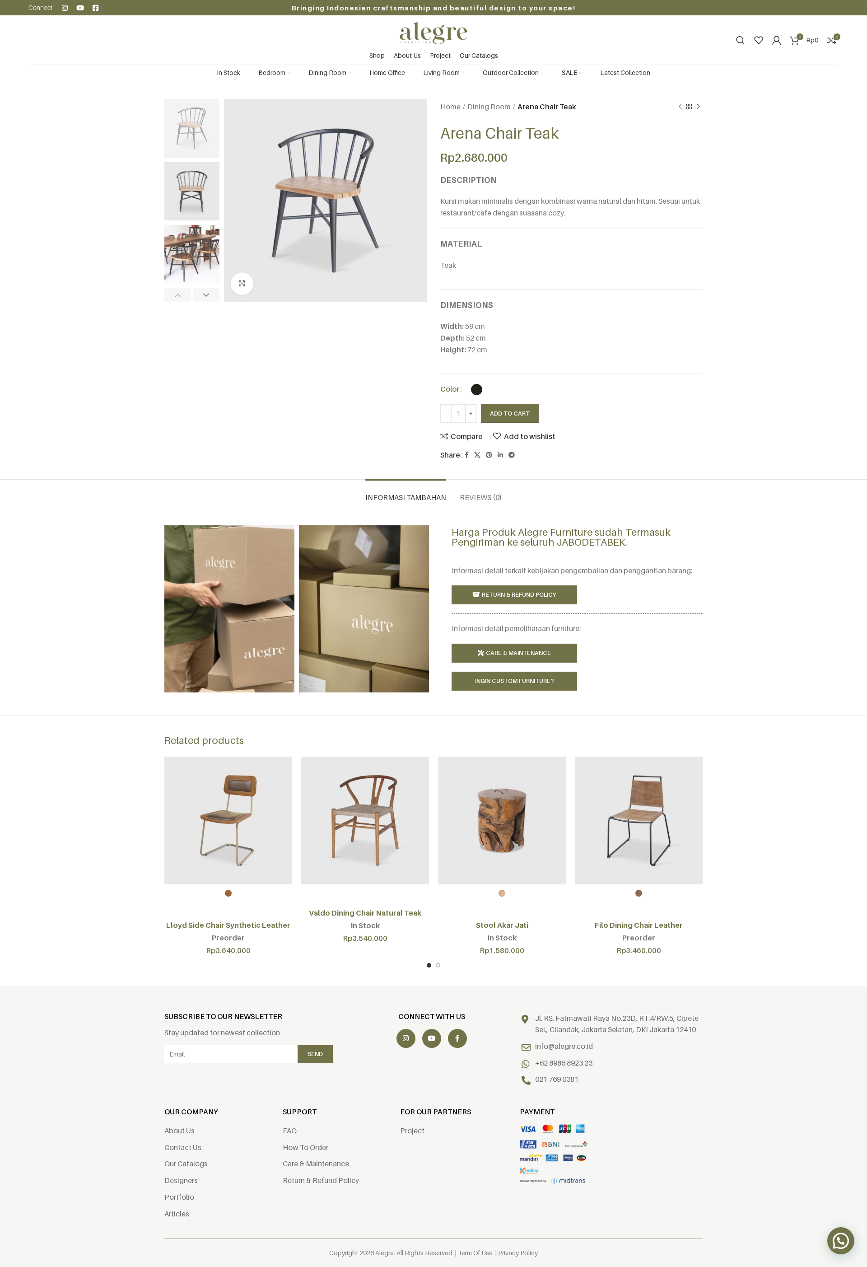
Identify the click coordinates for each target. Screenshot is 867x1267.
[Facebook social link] (466, 455)
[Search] (741, 40)
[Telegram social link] (511, 455)
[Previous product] (680, 107)
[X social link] (477, 455)
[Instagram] (64, 8)
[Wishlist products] (759, 40)
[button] (840, 1240)
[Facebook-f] (457, 1038)
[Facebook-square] (95, 8)
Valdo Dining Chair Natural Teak (365, 912)
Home (450, 106)
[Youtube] (80, 8)
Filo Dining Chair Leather (639, 925)
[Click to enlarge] (242, 283)
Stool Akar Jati (502, 925)
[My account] (777, 40)
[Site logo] (433, 32)
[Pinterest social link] (489, 455)
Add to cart (510, 413)
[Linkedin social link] (500, 455)
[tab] (405, 493)
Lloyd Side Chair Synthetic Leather (228, 925)
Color (449, 388)
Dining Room (489, 106)
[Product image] (228, 820)
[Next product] (698, 107)
